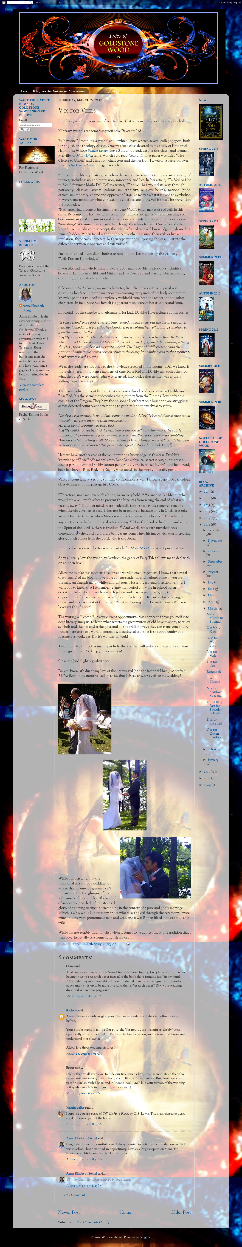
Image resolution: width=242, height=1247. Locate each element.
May (211, 595)
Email (23, 120)
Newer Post (69, 1212)
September (215, 562)
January (213, 760)
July (211, 582)
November (215, 541)
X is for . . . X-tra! (214, 630)
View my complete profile (31, 387)
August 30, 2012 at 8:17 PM (84, 1124)
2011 (207, 772)
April (212, 602)
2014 (207, 511)
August (213, 572)
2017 (207, 492)
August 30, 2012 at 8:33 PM (84, 1159)
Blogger (145, 1237)
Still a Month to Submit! (215, 618)
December (215, 530)
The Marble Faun (81, 165)
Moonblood (139, 548)
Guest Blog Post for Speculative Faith (214, 708)
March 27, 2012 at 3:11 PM (83, 1093)
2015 (207, 505)
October (213, 551)
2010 (207, 778)
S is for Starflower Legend (214, 692)
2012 (207, 525)
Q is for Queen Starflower (214, 736)
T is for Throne (213, 680)
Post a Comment (74, 1195)
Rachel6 (71, 1010)
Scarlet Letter (98, 150)
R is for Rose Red (214, 722)
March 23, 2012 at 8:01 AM (84, 1054)
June (211, 589)
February (214, 749)
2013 (207, 518)
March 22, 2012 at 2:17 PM (83, 996)
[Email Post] (127, 944)
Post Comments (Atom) (93, 1222)
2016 (207, 498)
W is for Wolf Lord (212, 642)
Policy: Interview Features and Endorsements (59, 91)
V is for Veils (212, 654)
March (213, 608)
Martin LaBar (75, 1108)
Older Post (181, 1212)
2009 (207, 785)
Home (23, 91)
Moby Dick (84, 155)
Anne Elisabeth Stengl (81, 1138)
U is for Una (212, 664)
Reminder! (214, 672)
